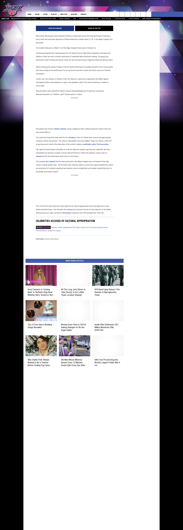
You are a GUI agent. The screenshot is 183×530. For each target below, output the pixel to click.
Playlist (54, 14)
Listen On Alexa (120, 19)
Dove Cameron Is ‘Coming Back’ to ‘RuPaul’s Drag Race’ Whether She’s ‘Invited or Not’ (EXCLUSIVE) (40, 292)
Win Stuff (63, 14)
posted (74, 82)
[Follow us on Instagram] (138, 14)
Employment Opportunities (151, 19)
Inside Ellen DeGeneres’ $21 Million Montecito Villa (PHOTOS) (106, 327)
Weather (74, 14)
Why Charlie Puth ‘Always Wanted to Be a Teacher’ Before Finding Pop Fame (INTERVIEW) (39, 362)
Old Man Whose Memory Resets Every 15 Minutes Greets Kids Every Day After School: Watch (73, 362)
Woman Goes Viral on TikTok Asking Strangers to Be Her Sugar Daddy (73, 327)
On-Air (37, 14)
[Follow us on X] (148, 14)
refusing (71, 137)
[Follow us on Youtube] (143, 14)
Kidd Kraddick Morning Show (88, 19)
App (74, 19)
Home (29, 14)
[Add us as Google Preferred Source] (127, 14)
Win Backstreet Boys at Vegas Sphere (24, 19)
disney (47, 239)
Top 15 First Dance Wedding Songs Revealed (40, 326)
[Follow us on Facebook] (132, 14)
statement (40, 156)
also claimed (50, 161)
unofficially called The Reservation (96, 144)
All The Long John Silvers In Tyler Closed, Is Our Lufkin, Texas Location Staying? (73, 292)
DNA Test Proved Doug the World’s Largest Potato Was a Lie (107, 362)
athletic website (60, 129)
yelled (87, 141)
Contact (83, 14)
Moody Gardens (64, 19)
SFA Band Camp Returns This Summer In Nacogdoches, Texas (107, 292)
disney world (54, 239)
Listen (45, 14)
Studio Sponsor (133, 19)
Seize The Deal (106, 19)
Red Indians (66, 213)
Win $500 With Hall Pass (48, 19)
